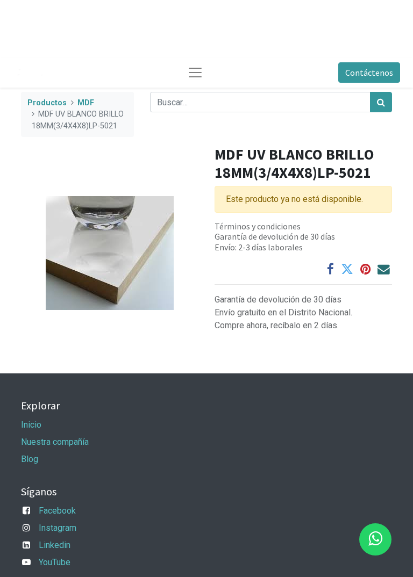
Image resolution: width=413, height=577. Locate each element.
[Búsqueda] (381, 102)
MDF (85, 102)
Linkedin (54, 545)
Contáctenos (369, 72)
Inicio (31, 425)
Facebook (57, 511)
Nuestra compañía (55, 442)
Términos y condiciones (258, 226)
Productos (47, 102)
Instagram (57, 528)
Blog (29, 459)
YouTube (54, 562)
